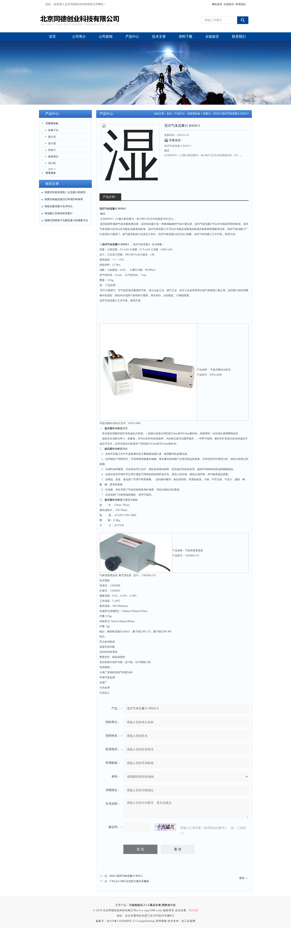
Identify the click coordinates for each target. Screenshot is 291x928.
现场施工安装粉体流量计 (59, 213)
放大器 (52, 143)
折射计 (52, 149)
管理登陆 (161, 920)
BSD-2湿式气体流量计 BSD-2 (126, 875)
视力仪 (52, 136)
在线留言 (229, 4)
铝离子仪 (53, 130)
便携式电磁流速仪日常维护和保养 (64, 199)
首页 (169, 113)
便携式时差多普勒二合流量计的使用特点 (67, 192)
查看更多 (51, 172)
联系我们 (241, 4)
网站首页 (217, 4)
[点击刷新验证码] (165, 827)
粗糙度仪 (53, 156)
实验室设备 (52, 123)
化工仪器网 (188, 920)
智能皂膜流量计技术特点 (59, 206)
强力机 (52, 163)
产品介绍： (110, 196)
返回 (241, 878)
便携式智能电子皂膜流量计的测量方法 (66, 220)
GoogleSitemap (146, 920)
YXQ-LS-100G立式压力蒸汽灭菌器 (129, 881)
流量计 (207, 113)
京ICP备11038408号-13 (121, 920)
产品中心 (179, 113)
